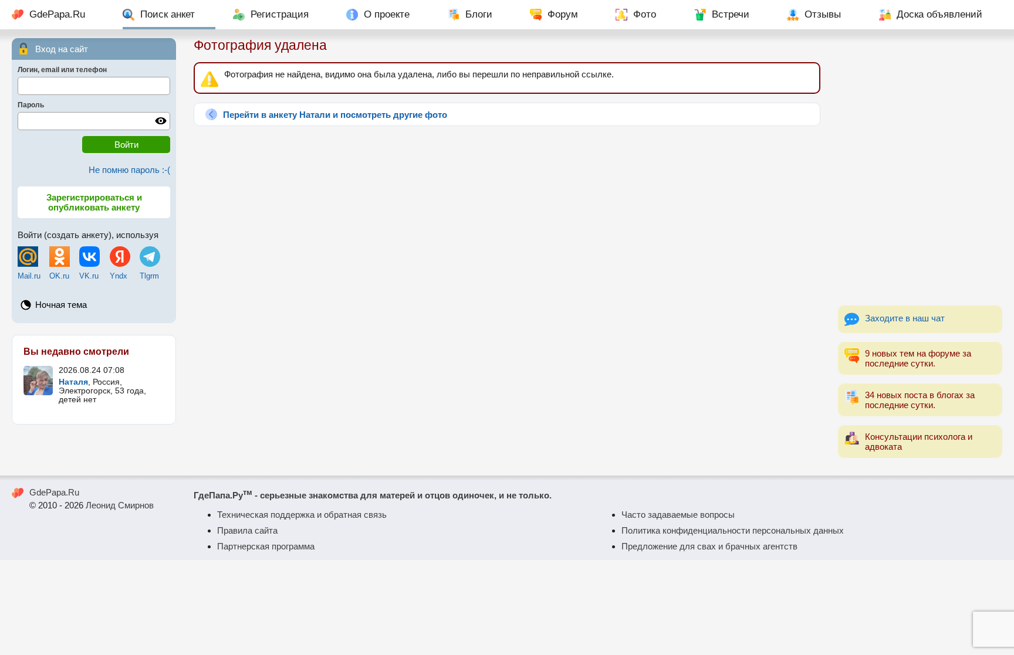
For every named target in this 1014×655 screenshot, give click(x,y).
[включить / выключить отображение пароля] (161, 121)
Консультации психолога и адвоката (918, 442)
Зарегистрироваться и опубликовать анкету (94, 202)
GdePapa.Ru (57, 14)
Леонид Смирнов (120, 505)
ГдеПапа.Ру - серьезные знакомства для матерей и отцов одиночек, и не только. (373, 495)
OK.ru (59, 275)
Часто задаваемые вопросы (678, 515)
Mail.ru (29, 275)
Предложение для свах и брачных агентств (709, 546)
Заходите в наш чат (905, 318)
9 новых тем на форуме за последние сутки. (918, 358)
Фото (644, 14)
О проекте (387, 14)
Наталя (73, 382)
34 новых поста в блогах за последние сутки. (920, 400)
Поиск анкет (167, 14)
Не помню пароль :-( (129, 170)
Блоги (478, 14)
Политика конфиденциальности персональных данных (732, 530)
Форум (562, 14)
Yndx (118, 275)
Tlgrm (149, 275)
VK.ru (89, 275)
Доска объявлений (939, 14)
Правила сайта (247, 530)
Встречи (730, 14)
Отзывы (823, 14)
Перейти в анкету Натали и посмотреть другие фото (335, 115)
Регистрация (280, 14)
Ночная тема (61, 305)
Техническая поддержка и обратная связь (302, 515)
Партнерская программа (266, 546)
